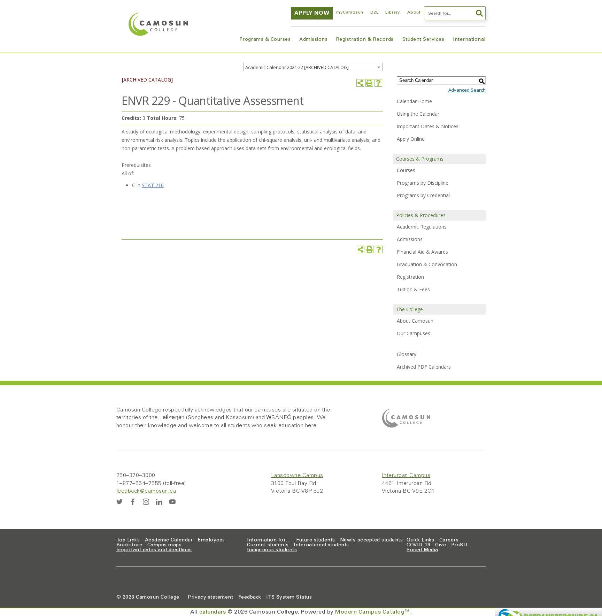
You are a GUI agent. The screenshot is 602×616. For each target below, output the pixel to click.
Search (479, 13)
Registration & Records (365, 39)
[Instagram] (146, 501)
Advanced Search (467, 90)
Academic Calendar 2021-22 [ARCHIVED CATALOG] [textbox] (297, 67)
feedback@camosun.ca (146, 491)
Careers (448, 540)
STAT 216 (153, 185)
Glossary (406, 354)
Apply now (311, 13)
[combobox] (313, 67)
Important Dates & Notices (427, 126)
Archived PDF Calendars (424, 366)
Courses (406, 170)
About (413, 12)
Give (440, 545)
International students (321, 545)
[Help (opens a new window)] (378, 83)
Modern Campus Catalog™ (372, 612)
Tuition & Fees (413, 289)
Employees (211, 540)
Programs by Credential (423, 195)
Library (392, 12)
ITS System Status (289, 597)
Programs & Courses (265, 39)
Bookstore (129, 545)
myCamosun (349, 12)
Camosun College (157, 597)
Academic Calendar (169, 540)
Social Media (422, 550)
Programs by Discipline (422, 182)
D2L (374, 12)
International (469, 39)
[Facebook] (132, 501)
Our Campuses (413, 333)
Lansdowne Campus (297, 475)
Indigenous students (272, 550)
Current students (268, 545)
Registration (410, 277)
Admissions (313, 39)
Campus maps (164, 545)
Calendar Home (414, 101)
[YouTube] (172, 501)
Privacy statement (210, 597)
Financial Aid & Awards (422, 251)
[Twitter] (119, 501)
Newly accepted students (371, 540)
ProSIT (460, 545)
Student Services (423, 39)
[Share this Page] (360, 83)
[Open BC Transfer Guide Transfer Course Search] (548, 612)
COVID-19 (418, 545)
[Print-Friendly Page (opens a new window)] (369, 83)
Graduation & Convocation (427, 264)
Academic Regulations (422, 226)
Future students (315, 540)
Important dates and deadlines (154, 550)
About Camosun (415, 320)
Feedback (249, 597)
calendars (212, 612)
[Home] (158, 24)
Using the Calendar (418, 113)
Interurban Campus (406, 475)
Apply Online (411, 139)
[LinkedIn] (159, 501)
